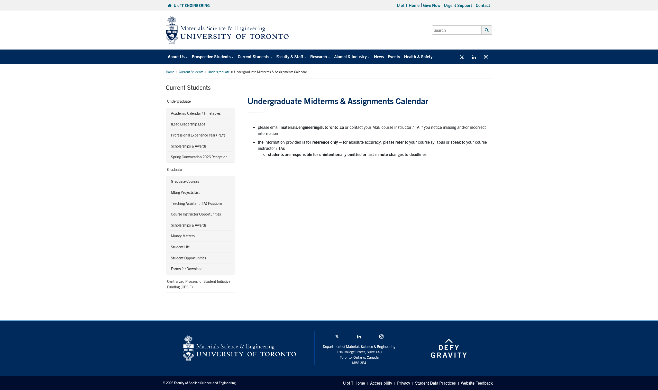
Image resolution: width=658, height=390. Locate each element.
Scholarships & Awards (188, 146)
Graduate (174, 169)
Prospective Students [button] (211, 56)
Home (170, 72)
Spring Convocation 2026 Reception (199, 156)
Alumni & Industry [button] (350, 56)
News (379, 56)
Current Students (191, 72)
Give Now (431, 5)
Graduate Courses (185, 181)
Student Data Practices (435, 382)
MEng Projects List (185, 192)
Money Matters (183, 235)
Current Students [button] (253, 56)
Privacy (403, 382)
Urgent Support (458, 5)
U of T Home (408, 5)
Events (394, 56)
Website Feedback (477, 382)
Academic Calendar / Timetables (196, 113)
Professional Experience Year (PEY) (198, 135)
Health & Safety (418, 56)
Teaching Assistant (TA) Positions (196, 203)
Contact (483, 5)
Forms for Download (187, 268)
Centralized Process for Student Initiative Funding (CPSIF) (198, 284)
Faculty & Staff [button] (289, 56)
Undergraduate (219, 72)
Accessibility (381, 382)
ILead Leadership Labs (188, 124)
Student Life (180, 247)
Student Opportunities (188, 258)
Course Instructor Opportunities (196, 214)
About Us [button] (176, 56)
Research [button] (318, 56)
